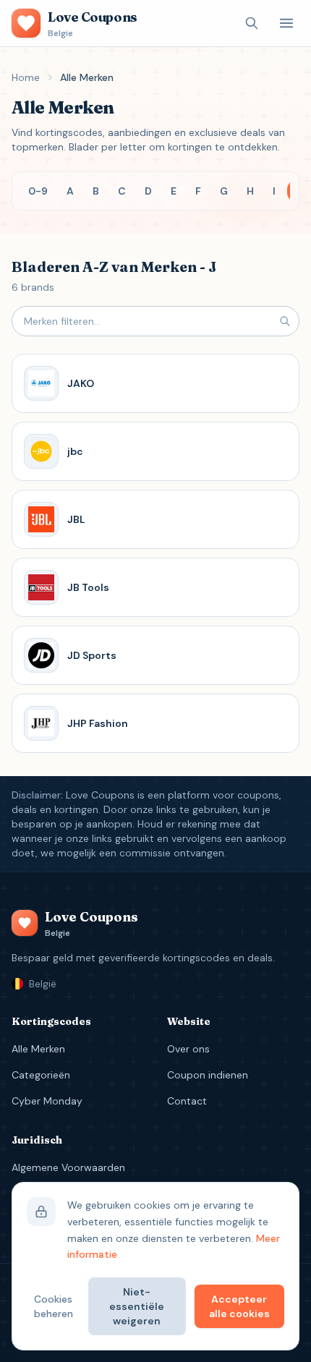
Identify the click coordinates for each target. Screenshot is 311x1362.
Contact (187, 1100)
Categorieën (41, 1074)
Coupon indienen (207, 1074)
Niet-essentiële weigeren (136, 1306)
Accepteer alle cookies (239, 1306)
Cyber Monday (47, 1100)
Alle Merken (38, 1048)
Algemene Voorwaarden (68, 1167)
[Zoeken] (252, 23)
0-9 (38, 190)
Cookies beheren (53, 1306)
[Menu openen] (286, 23)
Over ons (188, 1048)
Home (26, 77)
